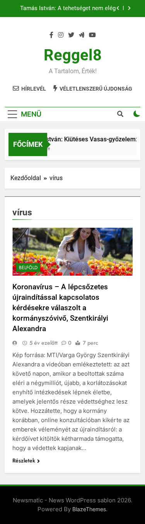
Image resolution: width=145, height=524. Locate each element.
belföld (28, 267)
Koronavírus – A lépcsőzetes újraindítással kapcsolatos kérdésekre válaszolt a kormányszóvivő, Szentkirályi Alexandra (60, 307)
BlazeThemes (89, 509)
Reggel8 (73, 55)
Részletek (23, 460)
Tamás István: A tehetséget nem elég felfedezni (68, 8)
